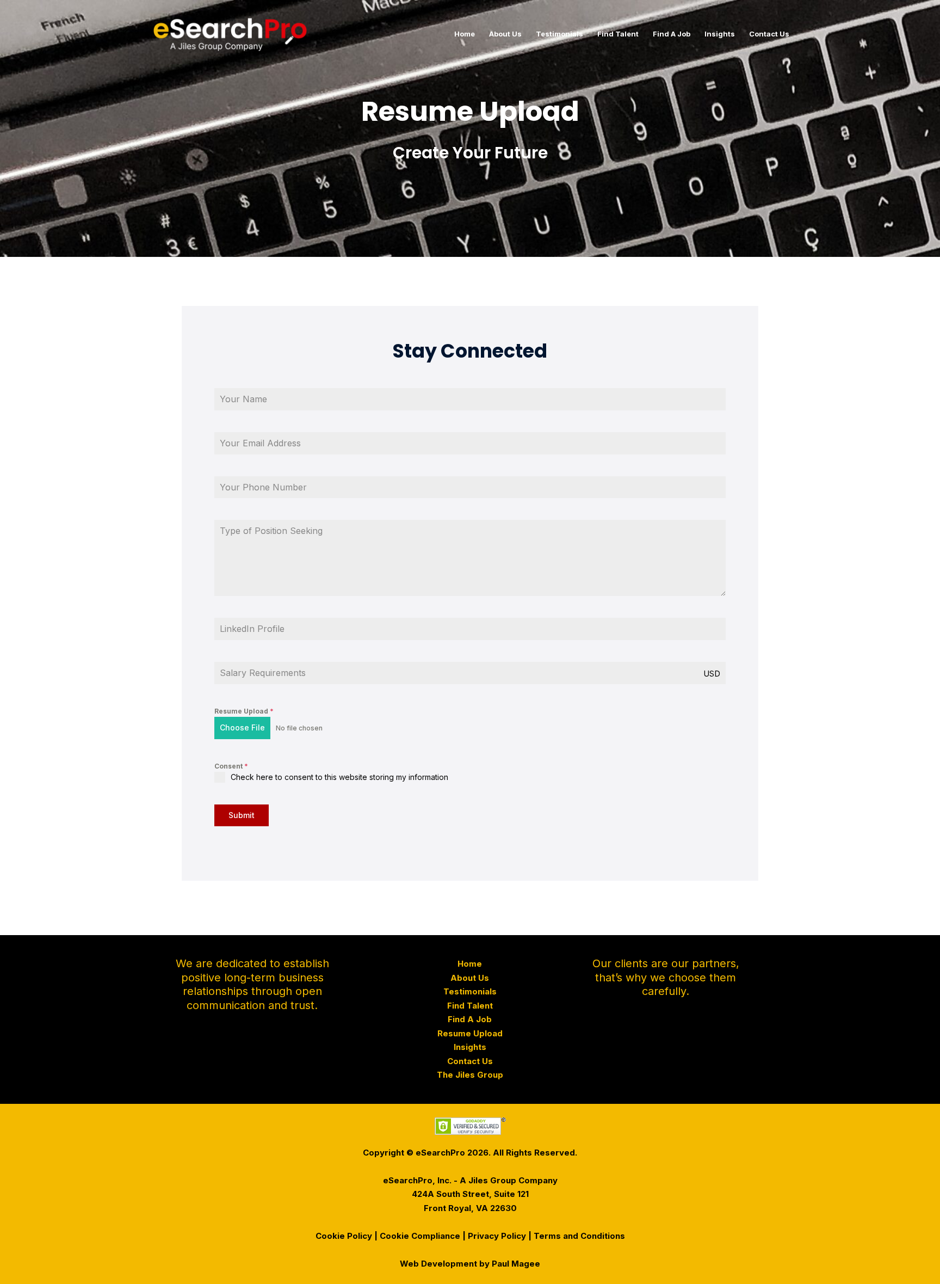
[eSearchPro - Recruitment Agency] (230, 33)
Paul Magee (516, 1263)
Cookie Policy (344, 1236)
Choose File (242, 727)
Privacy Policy (497, 1236)
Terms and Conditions (579, 1236)
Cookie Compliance (420, 1236)
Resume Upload (244, 711)
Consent (231, 766)
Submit (241, 815)
